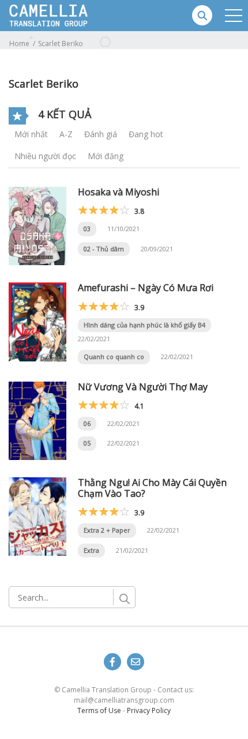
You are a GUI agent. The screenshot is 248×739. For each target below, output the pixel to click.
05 (87, 443)
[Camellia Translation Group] (75, 14)
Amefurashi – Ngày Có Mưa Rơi (145, 287)
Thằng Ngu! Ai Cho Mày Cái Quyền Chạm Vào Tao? (152, 488)
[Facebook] (112, 661)
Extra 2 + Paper (107, 530)
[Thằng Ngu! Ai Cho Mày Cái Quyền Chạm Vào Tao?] (37, 515)
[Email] (135, 661)
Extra (91, 550)
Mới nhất (31, 134)
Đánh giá (100, 134)
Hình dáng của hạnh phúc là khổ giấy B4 (144, 325)
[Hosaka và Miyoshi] (37, 225)
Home (19, 43)
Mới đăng (105, 155)
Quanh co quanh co (114, 356)
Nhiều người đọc (45, 155)
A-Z (66, 134)
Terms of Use (99, 710)
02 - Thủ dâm (104, 248)
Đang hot (146, 134)
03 (87, 228)
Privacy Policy (149, 710)
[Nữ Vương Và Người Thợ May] (37, 419)
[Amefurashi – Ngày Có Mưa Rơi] (37, 320)
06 (87, 423)
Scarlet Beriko (60, 43)
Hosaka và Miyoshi (118, 192)
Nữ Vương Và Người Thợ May (143, 386)
